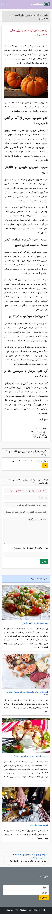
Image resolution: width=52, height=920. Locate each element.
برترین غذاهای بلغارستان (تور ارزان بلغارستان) (31, 756)
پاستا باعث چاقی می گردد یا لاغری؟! (34, 623)
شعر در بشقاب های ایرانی (38, 825)
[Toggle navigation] (5, 4)
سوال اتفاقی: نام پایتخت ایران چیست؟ (31, 548)
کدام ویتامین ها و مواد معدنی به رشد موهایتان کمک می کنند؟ (27, 693)
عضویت (43, 897)
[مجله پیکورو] (40, 4)
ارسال (44, 561)
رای (45, 465)
